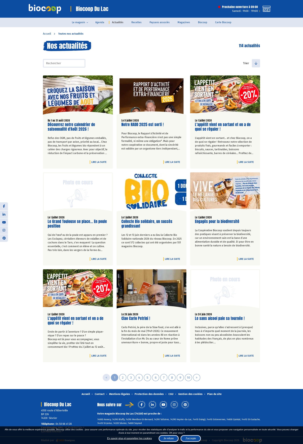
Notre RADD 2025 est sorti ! (142, 124)
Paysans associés (159, 22)
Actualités (117, 22)
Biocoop (202, 22)
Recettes (136, 22)
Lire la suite (99, 162)
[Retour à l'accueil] (45, 9)
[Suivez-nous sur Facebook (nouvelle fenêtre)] (4, 206)
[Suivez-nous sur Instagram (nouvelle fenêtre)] (4, 230)
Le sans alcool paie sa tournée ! (220, 318)
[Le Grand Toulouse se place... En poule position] (78, 192)
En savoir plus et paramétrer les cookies (129, 438)
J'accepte (190, 438)
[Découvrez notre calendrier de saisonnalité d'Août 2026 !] (78, 95)
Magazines (184, 22)
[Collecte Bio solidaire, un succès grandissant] (152, 192)
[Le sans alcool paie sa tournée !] (225, 289)
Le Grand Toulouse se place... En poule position (77, 223)
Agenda (99, 22)
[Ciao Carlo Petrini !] (152, 289)
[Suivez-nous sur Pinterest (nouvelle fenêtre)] (4, 238)
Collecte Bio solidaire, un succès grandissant (146, 223)
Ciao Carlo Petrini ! (135, 318)
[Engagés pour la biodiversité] (225, 192)
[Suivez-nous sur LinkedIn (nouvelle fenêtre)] (4, 214)
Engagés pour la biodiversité (217, 221)
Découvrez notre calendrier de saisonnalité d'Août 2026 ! (71, 126)
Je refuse (168, 438)
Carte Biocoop (223, 22)
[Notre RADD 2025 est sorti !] (152, 95)
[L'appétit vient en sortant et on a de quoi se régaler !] (225, 95)
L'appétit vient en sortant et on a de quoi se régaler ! (223, 126)
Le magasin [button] (78, 22)
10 (188, 377)
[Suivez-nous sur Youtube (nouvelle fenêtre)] (4, 222)
